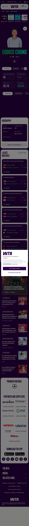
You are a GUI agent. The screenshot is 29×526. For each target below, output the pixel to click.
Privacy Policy (14, 264)
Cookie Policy (6, 264)
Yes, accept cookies (14, 268)
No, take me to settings (14, 272)
